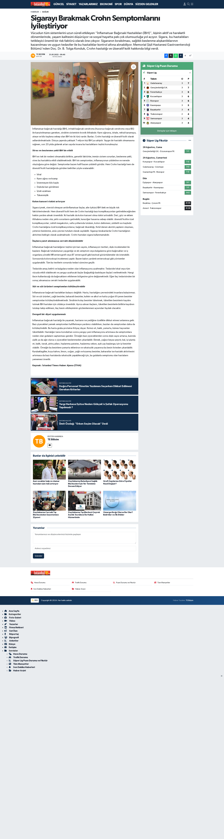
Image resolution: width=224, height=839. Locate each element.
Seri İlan (13, 631)
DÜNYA (128, 4)
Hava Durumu (39, 583)
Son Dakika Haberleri (42, 589)
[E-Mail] (50, 445)
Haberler (35, 12)
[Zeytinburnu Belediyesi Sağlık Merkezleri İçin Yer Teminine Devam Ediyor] (84, 469)
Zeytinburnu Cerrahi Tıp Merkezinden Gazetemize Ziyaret (46, 514)
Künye (12, 644)
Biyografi (14, 637)
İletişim (12, 647)
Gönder (38, 556)
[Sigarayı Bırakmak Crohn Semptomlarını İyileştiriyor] (84, 93)
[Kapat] (222, 676)
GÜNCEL (58, 4)
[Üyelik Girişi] (184, 4)
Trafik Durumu (80, 583)
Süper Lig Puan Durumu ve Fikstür (30, 660)
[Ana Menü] (192, 4)
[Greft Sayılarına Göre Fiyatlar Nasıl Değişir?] (119, 469)
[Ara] (188, 4)
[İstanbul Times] (40, 4)
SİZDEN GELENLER (146, 4)
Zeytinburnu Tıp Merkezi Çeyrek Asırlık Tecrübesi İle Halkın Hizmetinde (84, 514)
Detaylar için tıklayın (167, 131)
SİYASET (71, 4)
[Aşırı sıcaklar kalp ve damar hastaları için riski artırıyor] (49, 469)
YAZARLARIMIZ (88, 4)
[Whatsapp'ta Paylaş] (175, 56)
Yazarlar (13, 624)
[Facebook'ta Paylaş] (166, 56)
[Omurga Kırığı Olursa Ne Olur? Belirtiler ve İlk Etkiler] (119, 501)
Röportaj (14, 634)
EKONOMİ (106, 4)
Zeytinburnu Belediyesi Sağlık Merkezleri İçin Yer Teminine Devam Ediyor (82, 483)
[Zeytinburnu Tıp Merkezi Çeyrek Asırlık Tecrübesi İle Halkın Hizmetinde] (84, 501)
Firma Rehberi (16, 627)
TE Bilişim (189, 600)
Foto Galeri (15, 618)
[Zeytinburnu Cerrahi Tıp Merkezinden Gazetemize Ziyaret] (49, 501)
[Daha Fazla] (181, 56)
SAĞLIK (45, 12)
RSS (36, 600)
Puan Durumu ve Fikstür (126, 583)
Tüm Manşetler (163, 583)
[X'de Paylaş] (171, 56)
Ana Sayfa (14, 611)
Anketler (13, 641)
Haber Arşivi (80, 589)
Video (12, 621)
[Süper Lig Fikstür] (190, 141)
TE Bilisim (53, 439)
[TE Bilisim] (39, 441)
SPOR (118, 4)
